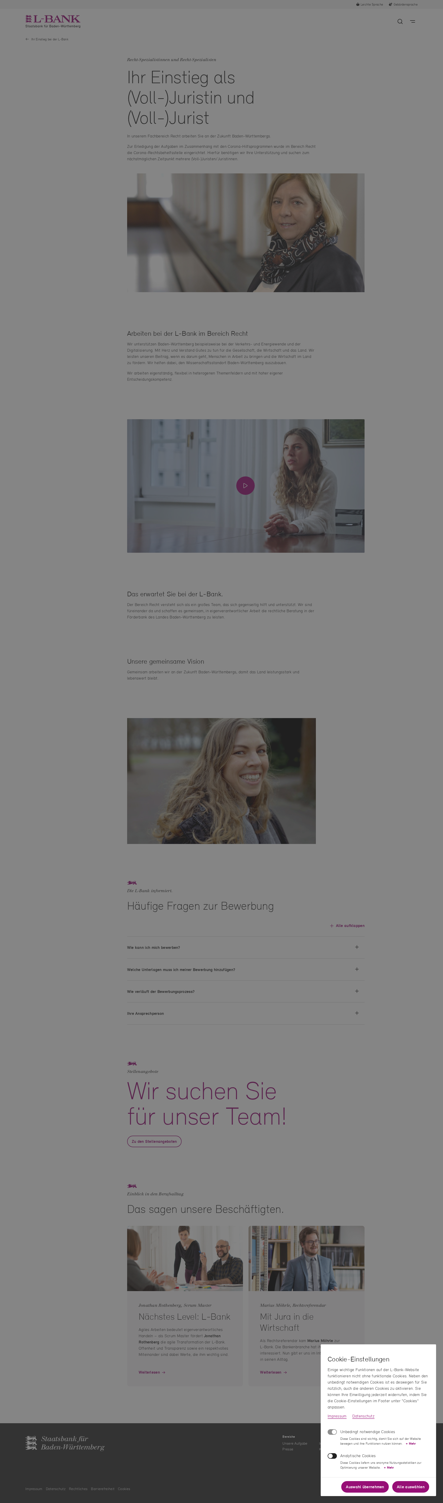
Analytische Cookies (358, 1455)
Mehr (411, 1443)
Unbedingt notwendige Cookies (367, 1431)
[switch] (332, 1456)
